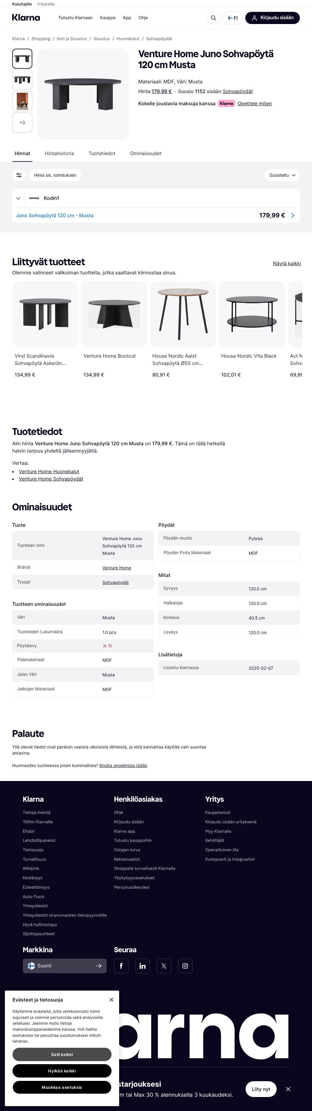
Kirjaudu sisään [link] (129, 822)
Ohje (143, 17)
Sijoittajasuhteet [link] (39, 933)
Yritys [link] (214, 799)
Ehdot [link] (28, 831)
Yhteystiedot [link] (35, 905)
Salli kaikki (62, 1054)
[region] (62, 1048)
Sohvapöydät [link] (159, 38)
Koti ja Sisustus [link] (72, 38)
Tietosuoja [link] (33, 849)
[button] (232, 18)
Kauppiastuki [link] (218, 812)
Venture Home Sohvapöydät (51, 479)
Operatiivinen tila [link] (222, 849)
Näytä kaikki (287, 263)
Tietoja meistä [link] (37, 812)
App (127, 17)
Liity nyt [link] (261, 1089)
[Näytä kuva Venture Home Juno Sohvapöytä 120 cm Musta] (22, 59)
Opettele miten (255, 103)
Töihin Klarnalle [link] (38, 822)
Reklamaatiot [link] (127, 859)
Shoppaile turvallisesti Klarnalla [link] (144, 868)
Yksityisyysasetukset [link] (134, 877)
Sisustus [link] (102, 38)
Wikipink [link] (31, 868)
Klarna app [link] (124, 831)
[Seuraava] (291, 329)
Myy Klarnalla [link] (218, 831)
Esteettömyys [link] (36, 887)
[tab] (22, 153)
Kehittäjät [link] (214, 840)
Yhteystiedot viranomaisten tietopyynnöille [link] (65, 915)
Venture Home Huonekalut (49, 471)
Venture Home (116, 568)
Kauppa (107, 17)
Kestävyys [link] (32, 877)
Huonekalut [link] (128, 38)
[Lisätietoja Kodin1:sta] (18, 198)
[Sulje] (111, 999)
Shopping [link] (41, 38)
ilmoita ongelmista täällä (123, 765)
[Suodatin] (19, 175)
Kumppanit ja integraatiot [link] (230, 859)
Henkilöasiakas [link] (138, 799)
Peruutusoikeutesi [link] (131, 887)
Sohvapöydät (238, 91)
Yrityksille (46, 4)
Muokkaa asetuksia (62, 1087)
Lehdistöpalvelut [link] (39, 840)
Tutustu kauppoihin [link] (133, 840)
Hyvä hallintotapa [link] (40, 924)
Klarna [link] (18, 38)
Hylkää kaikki (62, 1070)
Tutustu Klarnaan (75, 17)
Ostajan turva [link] (127, 849)
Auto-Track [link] (33, 896)
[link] (121, 966)
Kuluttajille (22, 4)
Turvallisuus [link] (34, 859)
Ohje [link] (118, 812)
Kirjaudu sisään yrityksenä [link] (231, 822)
